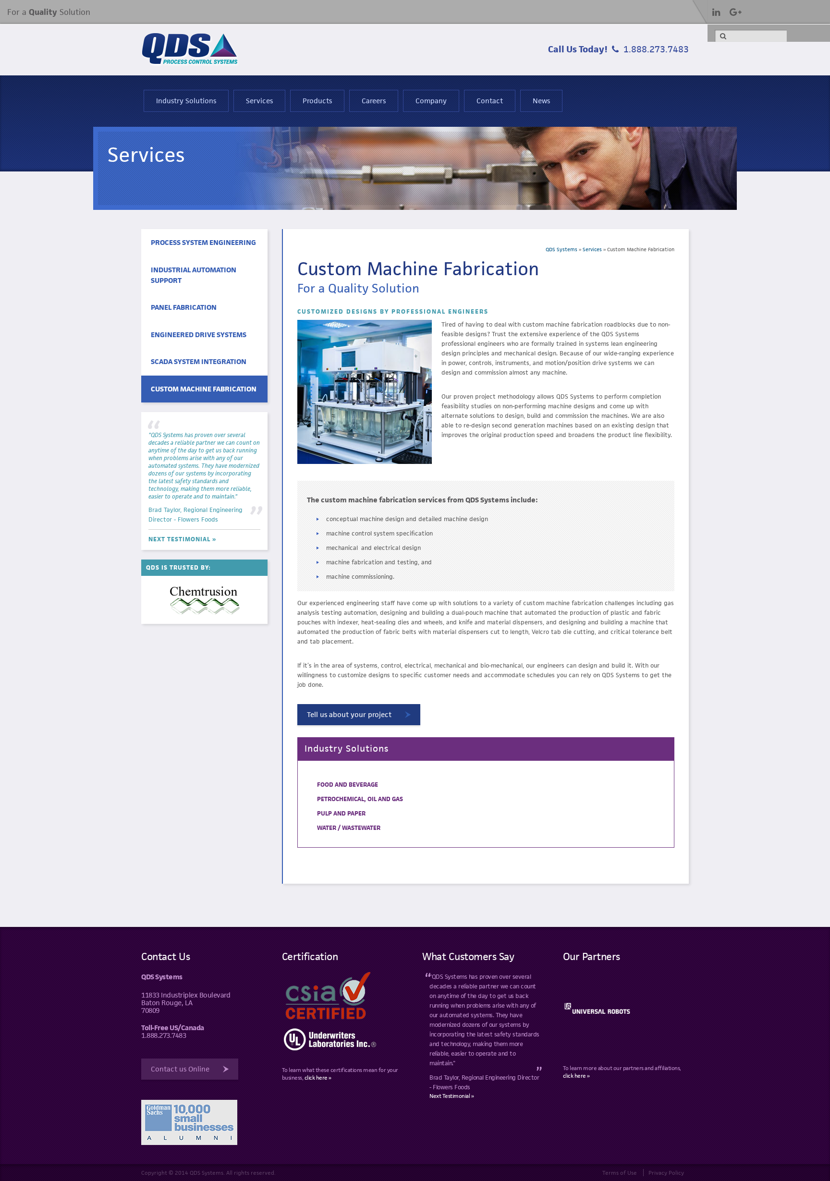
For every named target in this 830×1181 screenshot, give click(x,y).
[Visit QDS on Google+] (735, 12)
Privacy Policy (666, 1172)
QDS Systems (561, 249)
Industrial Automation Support (193, 275)
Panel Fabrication (184, 307)
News (541, 100)
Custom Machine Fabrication (203, 388)
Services (259, 100)
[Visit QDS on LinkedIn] (716, 12)
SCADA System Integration (198, 361)
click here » (318, 1077)
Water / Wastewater (348, 828)
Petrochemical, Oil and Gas (360, 799)
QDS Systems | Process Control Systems (190, 50)
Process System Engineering (203, 242)
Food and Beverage (347, 784)
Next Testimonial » (182, 539)
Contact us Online (180, 1068)
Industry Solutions (186, 100)
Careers (374, 100)
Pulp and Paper (341, 813)
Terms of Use (619, 1172)
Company (431, 100)
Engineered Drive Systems (198, 334)
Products (317, 100)
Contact (489, 100)
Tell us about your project (349, 714)
